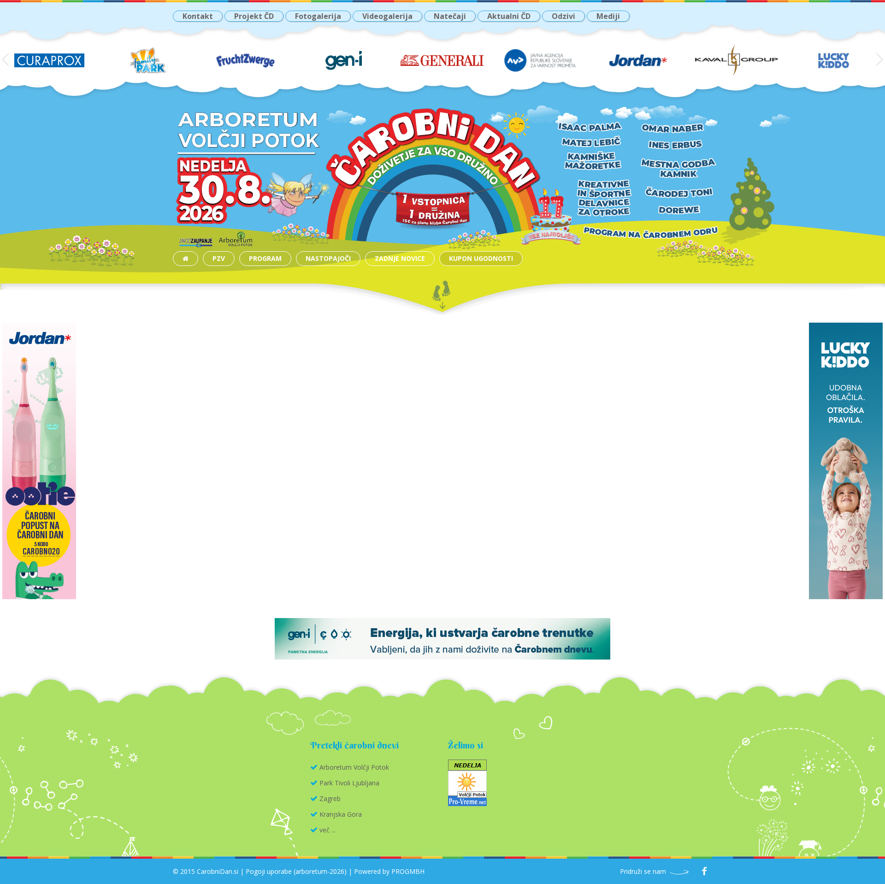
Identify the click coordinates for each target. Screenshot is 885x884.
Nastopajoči (328, 258)
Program (265, 258)
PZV (218, 258)
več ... (327, 829)
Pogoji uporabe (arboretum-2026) (296, 871)
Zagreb (330, 798)
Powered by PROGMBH (389, 871)
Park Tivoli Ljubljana (349, 782)
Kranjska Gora (340, 814)
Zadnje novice (400, 258)
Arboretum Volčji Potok (354, 767)
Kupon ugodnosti (481, 258)
